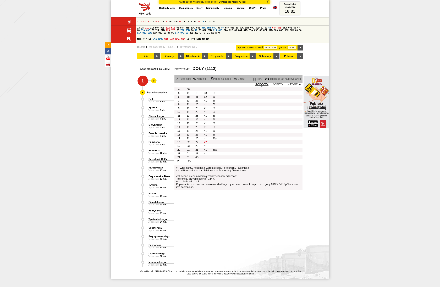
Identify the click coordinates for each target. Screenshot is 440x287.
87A (265, 30)
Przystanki (217, 56)
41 (206, 21)
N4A (166, 39)
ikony (259, 78)
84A (240, 30)
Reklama (227, 8)
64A (274, 27)
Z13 (152, 27)
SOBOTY (278, 84)
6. (200, 33)
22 (196, 142)
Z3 (138, 27)
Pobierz (288, 56)
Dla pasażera (186, 8)
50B (162, 27)
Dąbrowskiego (156, 253)
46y (215, 138)
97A (177, 33)
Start (142, 47)
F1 (204, 33)
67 (298, 27)
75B (188, 30)
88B (281, 30)
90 (300, 30)
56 (219, 27)
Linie (145, 56)
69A (143, 30)
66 (295, 27)
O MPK (252, 8)
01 (188, 149)
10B (176, 21)
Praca (263, 8)
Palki (151, 99)
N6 (188, 39)
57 (222, 27)
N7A (193, 39)
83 (235, 30)
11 (180, 21)
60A (242, 27)
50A (157, 27)
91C (150, 33)
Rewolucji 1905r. (158, 159)
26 (196, 100)
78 (200, 30)
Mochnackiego (157, 262)
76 (192, 30)
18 (202, 21)
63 (269, 27)
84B (246, 30)
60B (247, 27)
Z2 (142, 21)
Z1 (138, 21)
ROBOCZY (261, 84)
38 (205, 93)
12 (184, 21)
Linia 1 (171, 47)
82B (231, 30)
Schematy (265, 56)
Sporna (152, 107)
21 (196, 149)
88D (292, 30)
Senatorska (155, 227)
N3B (160, 39)
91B (144, 33)
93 (165, 33)
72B (173, 30)
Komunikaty (212, 8)
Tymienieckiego (157, 219)
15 (195, 21)
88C (287, 30)
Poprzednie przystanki (157, 92)
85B (256, 30)
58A (227, 27)
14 (191, 21)
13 (187, 21)
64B (280, 27)
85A (251, 30)
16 (199, 21)
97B (182, 33)
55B (209, 27)
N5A (177, 39)
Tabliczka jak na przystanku (285, 78)
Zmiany (169, 56)
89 (296, 30)
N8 (203, 39)
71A (157, 30)
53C (193, 27)
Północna (154, 141)
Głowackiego (156, 116)
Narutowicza (155, 167)
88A (276, 30)
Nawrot (152, 193)
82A (226, 30)
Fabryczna (154, 210)
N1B (145, 39)
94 (169, 33)
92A (155, 33)
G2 (212, 33)
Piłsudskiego (156, 202)
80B (210, 30)
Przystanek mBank (159, 176)
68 (138, 30)
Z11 (147, 27)
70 (153, 30)
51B (173, 27)
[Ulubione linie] (153, 80)
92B (160, 33)
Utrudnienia (193, 56)
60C (252, 27)
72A (168, 30)
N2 (149, 39)
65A (285, 27)
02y (189, 161)
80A (204, 30)
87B (271, 30)
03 (188, 146)
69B (148, 30)
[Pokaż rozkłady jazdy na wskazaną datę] (300, 47)
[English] (275, 8)
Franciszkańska (157, 133)
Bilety (199, 8)
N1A (139, 39)
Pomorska (154, 150)
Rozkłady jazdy (156, 47)
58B (232, 27)
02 (188, 142)
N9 (207, 39)
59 (237, 27)
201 (191, 33)
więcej (242, 2)
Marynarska (155, 124)
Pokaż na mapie (222, 78)
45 (214, 21)
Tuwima (152, 184)
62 (266, 27)
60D (258, 27)
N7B (198, 39)
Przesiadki (185, 78)
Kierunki (201, 78)
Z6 (142, 27)
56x (215, 149)
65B (290, 27)
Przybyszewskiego (159, 236)
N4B (172, 39)
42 (205, 142)
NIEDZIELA (294, 84)
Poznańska (154, 245)
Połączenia (241, 56)
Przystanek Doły (188, 47)
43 (210, 21)
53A (182, 27)
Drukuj (241, 78)
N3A (155, 39)
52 (178, 27)
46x (197, 157)
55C (214, 27)
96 (172, 33)
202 (196, 33)
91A (139, 33)
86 (261, 30)
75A (182, 30)
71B (163, 30)
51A (168, 27)
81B (220, 30)
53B (188, 27)
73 (178, 30)
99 (187, 33)
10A (170, 21)
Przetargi (240, 8)
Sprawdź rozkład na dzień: (250, 47)
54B (198, 27)
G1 (208, 33)
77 (196, 30)
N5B (183, 39)
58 (214, 93)
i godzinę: (282, 47)
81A (215, 30)
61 (262, 27)
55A (204, 27)
